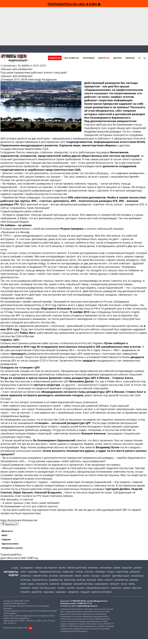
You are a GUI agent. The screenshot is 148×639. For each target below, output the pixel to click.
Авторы (117, 58)
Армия (77, 576)
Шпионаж (9, 65)
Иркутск (109, 580)
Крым (23, 584)
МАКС (5, 535)
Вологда (81, 580)
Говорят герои (40, 576)
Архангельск (137, 576)
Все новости (71, 58)
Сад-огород (122, 571)
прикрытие (29, 520)
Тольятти (25, 592)
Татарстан (136, 588)
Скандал (95, 576)
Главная (38, 567)
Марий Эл (55, 584)
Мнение (130, 58)
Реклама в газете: (68, 603)
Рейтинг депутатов (77, 567)
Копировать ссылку (12, 547)
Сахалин (80, 588)
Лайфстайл (68, 571)
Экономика (106, 567)
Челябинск (73, 592)
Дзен (3, 558)
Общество (127, 567)
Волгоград (69, 580)
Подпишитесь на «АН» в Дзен (73, 4)
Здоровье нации (120, 576)
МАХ (23, 558)
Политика (93, 567)
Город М (110, 571)
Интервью (89, 58)
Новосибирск (101, 584)
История (53, 576)
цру (3, 520)
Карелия (134, 580)
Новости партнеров (101, 592)
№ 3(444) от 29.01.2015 (32, 65)
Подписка (55, 58)
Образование (66, 576)
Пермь (131, 584)
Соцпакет (106, 576)
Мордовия (66, 584)
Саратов (70, 588)
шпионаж (14, 520)
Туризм (79, 571)
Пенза (124, 584)
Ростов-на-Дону (47, 588)
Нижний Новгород (83, 584)
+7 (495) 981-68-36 (77, 601)
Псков (35, 588)
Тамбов (126, 588)
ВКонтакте (7, 531)
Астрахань (25, 580)
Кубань (31, 584)
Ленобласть (42, 584)
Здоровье (33, 571)
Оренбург (115, 584)
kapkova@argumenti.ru (87, 606)
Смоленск (116, 588)
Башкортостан (40, 580)
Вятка (100, 580)
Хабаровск (61, 592)
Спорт (23, 571)
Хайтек (86, 576)
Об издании (26, 567)
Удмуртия (36, 592)
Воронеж (91, 580)
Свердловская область (97, 588)
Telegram (6, 539)
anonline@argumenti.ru (97, 601)
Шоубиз (137, 567)
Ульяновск (48, 592)
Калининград (121, 580)
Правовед (100, 571)
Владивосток (56, 580)
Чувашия (84, 592)
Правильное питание (50, 571)
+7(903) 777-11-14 (84, 603)
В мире (116, 567)
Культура (89, 571)
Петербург (25, 588)
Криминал (25, 576)
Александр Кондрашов (42, 79)
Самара (61, 588)
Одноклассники (10, 543)
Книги (103, 58)
